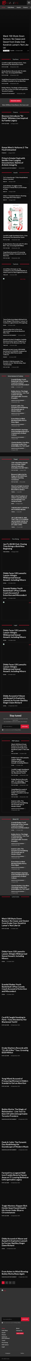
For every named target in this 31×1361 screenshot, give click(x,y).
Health (5, 181)
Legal (4, 325)
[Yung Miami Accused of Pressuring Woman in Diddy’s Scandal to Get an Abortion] (6, 792)
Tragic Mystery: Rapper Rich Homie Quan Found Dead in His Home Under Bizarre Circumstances (14, 1209)
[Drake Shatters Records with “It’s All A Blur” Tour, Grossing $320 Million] (6, 782)
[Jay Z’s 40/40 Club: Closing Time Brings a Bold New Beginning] (15, 562)
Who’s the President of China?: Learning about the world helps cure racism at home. (19, 498)
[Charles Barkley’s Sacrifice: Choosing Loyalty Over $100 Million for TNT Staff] (6, 445)
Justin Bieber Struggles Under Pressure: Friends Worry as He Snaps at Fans (15, 187)
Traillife (12, 50)
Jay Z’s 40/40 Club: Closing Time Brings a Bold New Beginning (15, 546)
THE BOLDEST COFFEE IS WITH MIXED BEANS (20, 508)
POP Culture (6, 50)
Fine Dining (6, 551)
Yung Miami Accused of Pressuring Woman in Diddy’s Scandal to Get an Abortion (15, 80)
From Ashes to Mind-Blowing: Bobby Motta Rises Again (18, 420)
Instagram (7, 1353)
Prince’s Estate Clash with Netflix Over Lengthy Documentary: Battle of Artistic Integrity (13, 161)
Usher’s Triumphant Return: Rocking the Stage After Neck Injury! (14, 196)
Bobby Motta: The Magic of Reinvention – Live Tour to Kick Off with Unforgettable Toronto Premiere (15, 89)
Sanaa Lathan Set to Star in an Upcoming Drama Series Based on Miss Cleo (14, 331)
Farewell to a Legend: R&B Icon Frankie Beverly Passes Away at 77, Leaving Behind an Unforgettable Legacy (15, 1176)
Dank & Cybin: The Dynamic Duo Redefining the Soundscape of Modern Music (19, 408)
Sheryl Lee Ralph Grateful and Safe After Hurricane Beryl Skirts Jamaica (20, 487)
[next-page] (13, 1282)
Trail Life (5, 274)
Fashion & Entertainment (8, 93)
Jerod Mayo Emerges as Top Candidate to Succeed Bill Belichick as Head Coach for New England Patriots (15, 270)
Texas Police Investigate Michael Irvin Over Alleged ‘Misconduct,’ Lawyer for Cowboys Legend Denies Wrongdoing (15, 321)
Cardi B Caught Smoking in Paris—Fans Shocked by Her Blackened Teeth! (14, 63)
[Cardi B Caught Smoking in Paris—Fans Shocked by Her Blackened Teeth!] (6, 772)
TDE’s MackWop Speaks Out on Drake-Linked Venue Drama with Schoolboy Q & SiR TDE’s (19, 465)
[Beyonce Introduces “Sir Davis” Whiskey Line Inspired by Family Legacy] (15, 134)
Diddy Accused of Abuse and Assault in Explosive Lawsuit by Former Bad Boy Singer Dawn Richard (15, 699)
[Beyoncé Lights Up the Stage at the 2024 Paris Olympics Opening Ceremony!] (6, 477)
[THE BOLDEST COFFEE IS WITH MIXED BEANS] (6, 510)
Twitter (22, 1353)
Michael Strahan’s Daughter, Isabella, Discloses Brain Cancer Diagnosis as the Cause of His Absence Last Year (15, 341)
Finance (4, 153)
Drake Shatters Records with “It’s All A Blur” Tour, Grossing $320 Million (14, 71)
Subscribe (25, 726)
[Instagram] (3, 1353)
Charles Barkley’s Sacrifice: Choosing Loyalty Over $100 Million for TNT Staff (20, 444)
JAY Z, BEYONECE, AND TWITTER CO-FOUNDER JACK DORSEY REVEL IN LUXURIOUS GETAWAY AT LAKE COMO (19, 521)
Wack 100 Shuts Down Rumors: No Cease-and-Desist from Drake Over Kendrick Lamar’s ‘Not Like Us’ (15, 42)
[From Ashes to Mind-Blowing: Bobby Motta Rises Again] (6, 421)
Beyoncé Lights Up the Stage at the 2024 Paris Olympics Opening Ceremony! (19, 476)
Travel (13, 491)
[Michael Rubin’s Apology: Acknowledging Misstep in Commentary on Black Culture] (6, 432)
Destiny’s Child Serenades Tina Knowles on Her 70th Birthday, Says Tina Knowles (14, 362)
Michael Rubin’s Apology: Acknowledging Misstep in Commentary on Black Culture (20, 432)
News (12, 503)
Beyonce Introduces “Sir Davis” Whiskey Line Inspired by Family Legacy (15, 118)
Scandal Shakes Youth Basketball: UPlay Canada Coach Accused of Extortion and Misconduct (20, 382)
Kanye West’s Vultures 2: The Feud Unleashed (15, 148)
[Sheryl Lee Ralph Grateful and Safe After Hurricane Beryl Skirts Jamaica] (6, 489)
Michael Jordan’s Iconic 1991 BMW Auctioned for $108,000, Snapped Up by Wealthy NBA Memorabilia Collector (15, 352)
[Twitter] (18, 1353)
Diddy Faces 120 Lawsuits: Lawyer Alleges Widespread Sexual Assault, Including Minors (15, 576)
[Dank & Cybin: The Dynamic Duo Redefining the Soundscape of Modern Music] (6, 408)
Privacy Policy (18, 729)
